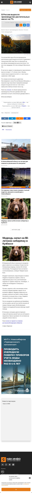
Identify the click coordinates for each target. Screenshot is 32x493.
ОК (16, 489)
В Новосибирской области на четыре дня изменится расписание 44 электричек (14, 162)
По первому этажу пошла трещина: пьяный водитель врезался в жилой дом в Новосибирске (15, 192)
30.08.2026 (4, 165)
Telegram (24, 106)
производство (14, 112)
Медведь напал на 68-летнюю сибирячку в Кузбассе (15, 222)
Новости (8, 10)
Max (24, 102)
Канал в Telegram (7, 126)
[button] (30, 478)
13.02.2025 (7, 22)
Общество (7, 112)
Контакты (3, 468)
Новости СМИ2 (6, 403)
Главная (3, 10)
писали (9, 90)
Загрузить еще (16, 229)
